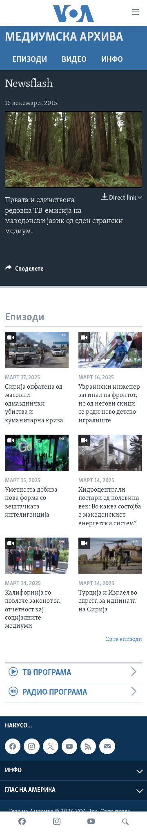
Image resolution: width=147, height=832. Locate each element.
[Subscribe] (107, 746)
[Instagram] (56, 821)
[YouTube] (91, 821)
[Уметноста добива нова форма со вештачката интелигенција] (37, 453)
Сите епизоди (123, 639)
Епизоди (29, 60)
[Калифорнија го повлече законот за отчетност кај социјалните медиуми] (37, 556)
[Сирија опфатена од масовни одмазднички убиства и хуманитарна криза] (37, 350)
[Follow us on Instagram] (31, 746)
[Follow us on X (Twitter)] (50, 746)
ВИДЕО (74, 60)
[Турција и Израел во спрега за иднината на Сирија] (110, 556)
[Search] (125, 821)
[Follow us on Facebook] (12, 746)
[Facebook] (22, 821)
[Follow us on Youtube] (69, 746)
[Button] (24, 270)
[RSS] (88, 746)
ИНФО (112, 60)
